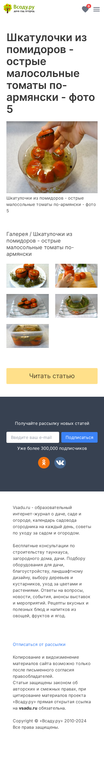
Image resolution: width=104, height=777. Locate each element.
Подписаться (79, 437)
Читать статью (52, 376)
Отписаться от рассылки (39, 644)
